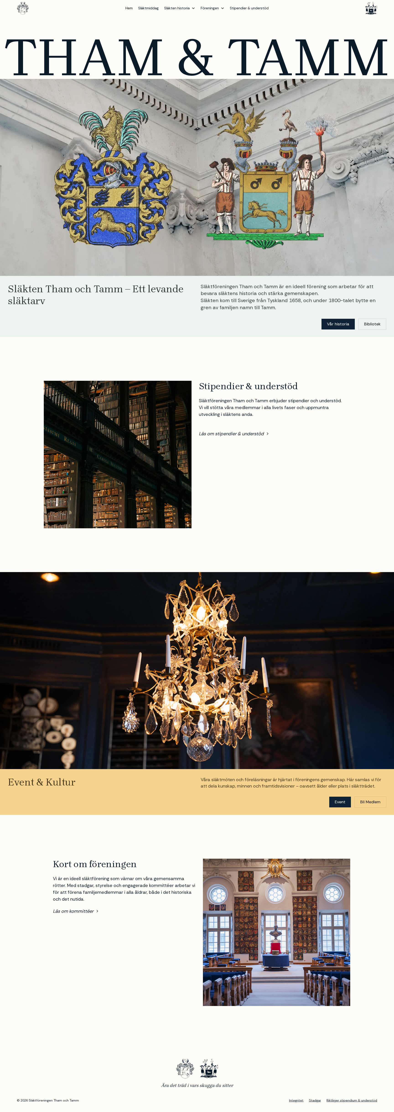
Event (340, 802)
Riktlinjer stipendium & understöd (352, 1100)
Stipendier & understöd (249, 8)
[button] (179, 8)
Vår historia (338, 324)
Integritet (296, 1100)
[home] (23, 8)
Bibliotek (372, 324)
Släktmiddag (148, 8)
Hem (129, 8)
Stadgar (315, 1100)
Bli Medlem (370, 802)
